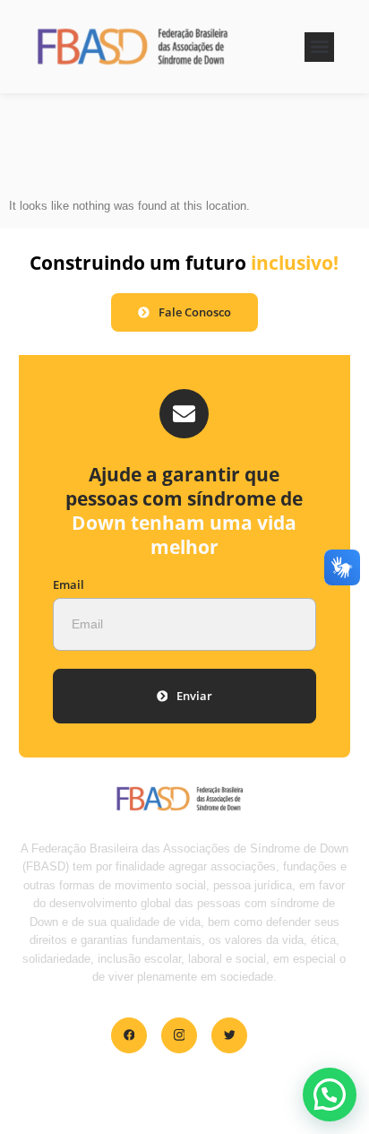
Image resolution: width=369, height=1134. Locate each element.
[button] (319, 47)
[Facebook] (129, 1035)
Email (68, 585)
